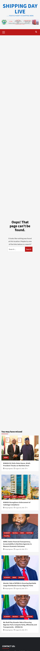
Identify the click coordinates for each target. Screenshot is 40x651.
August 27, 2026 (19, 469)
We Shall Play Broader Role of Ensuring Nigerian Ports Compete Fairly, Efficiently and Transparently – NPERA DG (20, 624)
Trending (6, 536)
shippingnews (9, 469)
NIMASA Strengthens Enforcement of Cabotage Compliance (16, 503)
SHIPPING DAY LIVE (20, 9)
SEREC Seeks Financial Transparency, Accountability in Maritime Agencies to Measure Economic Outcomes (17, 544)
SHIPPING (22, 497)
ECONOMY (7, 497)
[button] (3, 32)
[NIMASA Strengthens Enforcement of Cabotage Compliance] (20, 487)
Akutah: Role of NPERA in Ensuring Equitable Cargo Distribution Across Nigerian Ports (19, 584)
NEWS (6, 457)
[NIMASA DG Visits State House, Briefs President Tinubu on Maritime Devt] (20, 448)
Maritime (15, 533)
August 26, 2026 (19, 508)
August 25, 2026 (19, 630)
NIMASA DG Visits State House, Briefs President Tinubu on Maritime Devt (16, 464)
